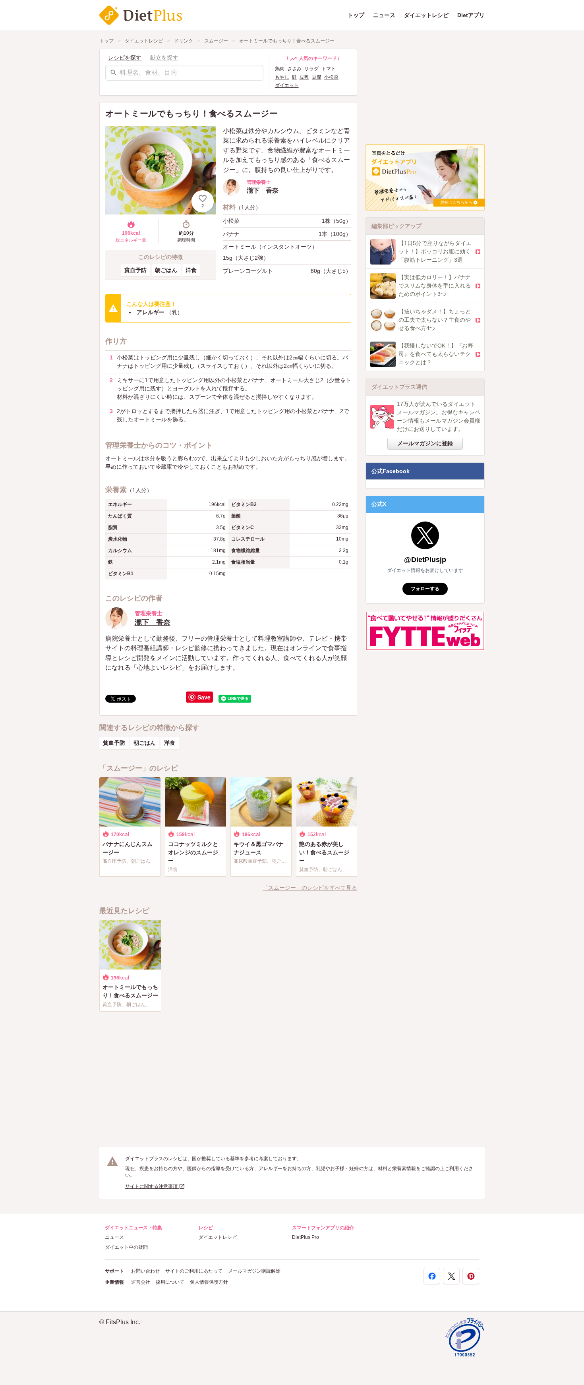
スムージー (216, 41)
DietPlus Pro (305, 1237)
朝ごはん (166, 270)
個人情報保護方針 (209, 1282)
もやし (282, 77)
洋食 (191, 270)
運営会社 (140, 1282)
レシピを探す (124, 57)
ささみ (294, 68)
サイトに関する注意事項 (152, 1186)
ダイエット (287, 85)
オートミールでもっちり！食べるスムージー (287, 41)
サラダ (311, 68)
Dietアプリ (471, 15)
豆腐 (316, 77)
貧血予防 (135, 270)
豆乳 (304, 77)
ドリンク (183, 41)
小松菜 (331, 77)
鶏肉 (279, 68)
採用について (170, 1282)
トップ (356, 15)
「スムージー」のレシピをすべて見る (310, 888)
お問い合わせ (145, 1271)
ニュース (384, 15)
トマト (328, 68)
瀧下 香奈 (152, 622)
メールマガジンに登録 (425, 443)
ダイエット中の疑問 (126, 1247)
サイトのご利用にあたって (193, 1271)
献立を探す (164, 57)
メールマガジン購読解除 (254, 1271)
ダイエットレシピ (426, 15)
